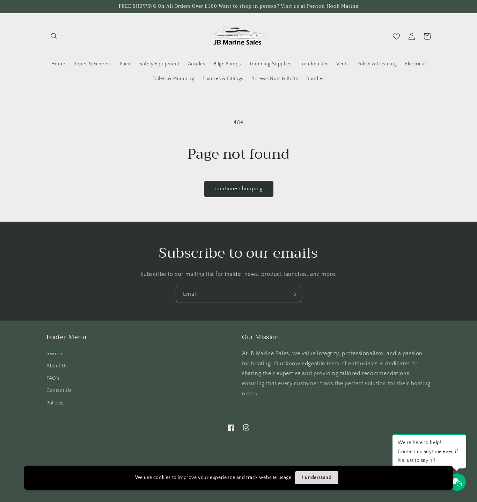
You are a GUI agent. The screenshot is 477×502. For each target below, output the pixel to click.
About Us (57, 366)
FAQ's (53, 378)
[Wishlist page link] (396, 36)
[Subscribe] (293, 294)
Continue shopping (238, 189)
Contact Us (59, 390)
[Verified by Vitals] (74, 490)
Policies (55, 403)
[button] (54, 36)
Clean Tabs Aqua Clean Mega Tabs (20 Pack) (91, 480)
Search (54, 354)
